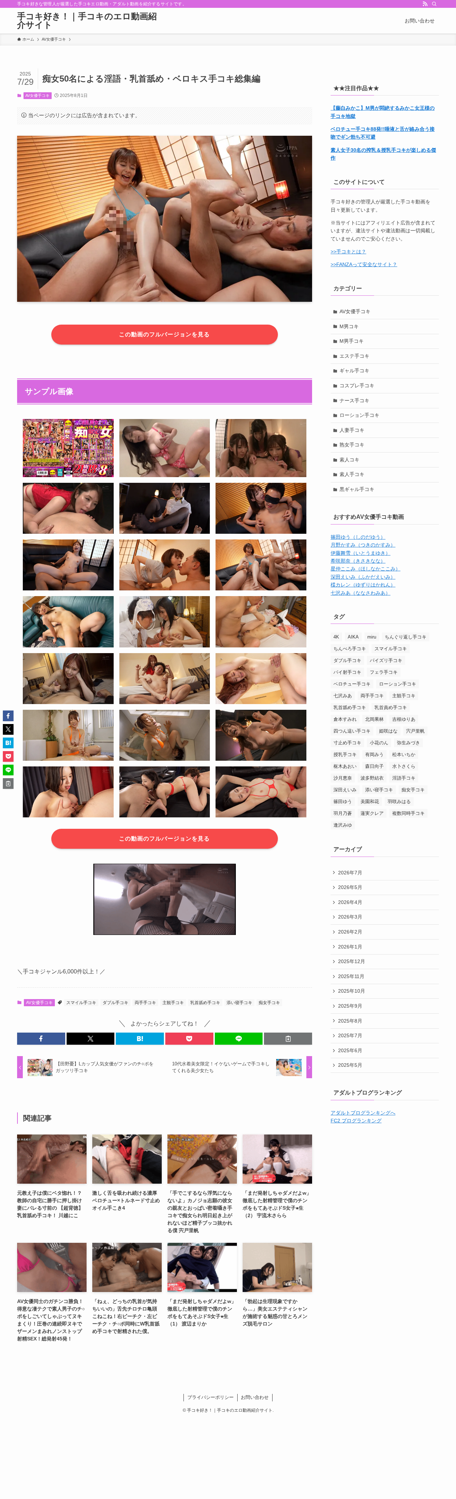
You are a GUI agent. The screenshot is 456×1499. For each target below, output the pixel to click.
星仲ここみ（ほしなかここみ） (365, 569)
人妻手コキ (352, 430)
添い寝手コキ (239, 1002)
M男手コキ (352, 341)
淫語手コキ (403, 778)
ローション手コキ (359, 415)
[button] (41, 1039)
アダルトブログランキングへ (363, 1113)
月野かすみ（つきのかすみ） (363, 545)
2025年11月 (351, 976)
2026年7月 (350, 872)
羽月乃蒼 (342, 813)
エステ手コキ (354, 356)
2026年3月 (350, 917)
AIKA (353, 637)
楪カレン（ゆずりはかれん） (363, 585)
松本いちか (403, 754)
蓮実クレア (372, 813)
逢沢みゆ (342, 825)
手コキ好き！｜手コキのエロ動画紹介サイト (87, 20)
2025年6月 (350, 1050)
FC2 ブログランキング (356, 1120)
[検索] (434, 4)
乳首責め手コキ (390, 707)
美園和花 (370, 801)
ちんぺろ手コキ (349, 648)
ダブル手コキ (115, 1002)
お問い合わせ (255, 1397)
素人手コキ (352, 474)
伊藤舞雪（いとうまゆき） (360, 553)
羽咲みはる (399, 801)
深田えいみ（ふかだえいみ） (363, 577)
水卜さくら (403, 766)
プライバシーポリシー (210, 1397)
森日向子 (374, 766)
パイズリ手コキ (386, 660)
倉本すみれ (345, 719)
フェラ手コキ (384, 672)
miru (371, 637)
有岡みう (374, 754)
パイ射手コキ (347, 672)
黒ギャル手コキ (357, 489)
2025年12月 (351, 961)
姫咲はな (388, 731)
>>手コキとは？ (348, 251)
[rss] (425, 4)
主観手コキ (173, 1002)
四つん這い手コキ (351, 731)
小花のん (379, 742)
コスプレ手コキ (357, 385)
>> (333, 264)
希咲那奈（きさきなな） (358, 561)
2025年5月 (350, 1065)
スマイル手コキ (81, 1002)
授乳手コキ (345, 754)
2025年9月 (350, 1006)
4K (336, 637)
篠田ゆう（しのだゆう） (358, 537)
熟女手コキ (352, 445)
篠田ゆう (342, 801)
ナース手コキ (354, 400)
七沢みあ (342, 695)
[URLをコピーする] (288, 1039)
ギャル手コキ (354, 370)
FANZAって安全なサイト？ (366, 264)
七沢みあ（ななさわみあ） (360, 593)
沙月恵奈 (342, 778)
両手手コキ (145, 1002)
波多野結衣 (372, 778)
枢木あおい (345, 766)
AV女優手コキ (37, 95)
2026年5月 (350, 887)
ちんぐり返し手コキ (405, 637)
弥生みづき (408, 742)
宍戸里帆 (415, 731)
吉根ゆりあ (403, 719)
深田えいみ (345, 789)
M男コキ (349, 326)
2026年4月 (350, 902)
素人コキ (349, 459)
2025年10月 (351, 991)
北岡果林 (374, 719)
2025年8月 (350, 1021)
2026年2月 (350, 932)
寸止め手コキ (347, 742)
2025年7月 (350, 1035)
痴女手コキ (269, 1002)
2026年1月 (350, 947)
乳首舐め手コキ (205, 1002)
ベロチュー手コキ (351, 684)
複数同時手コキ (408, 813)
